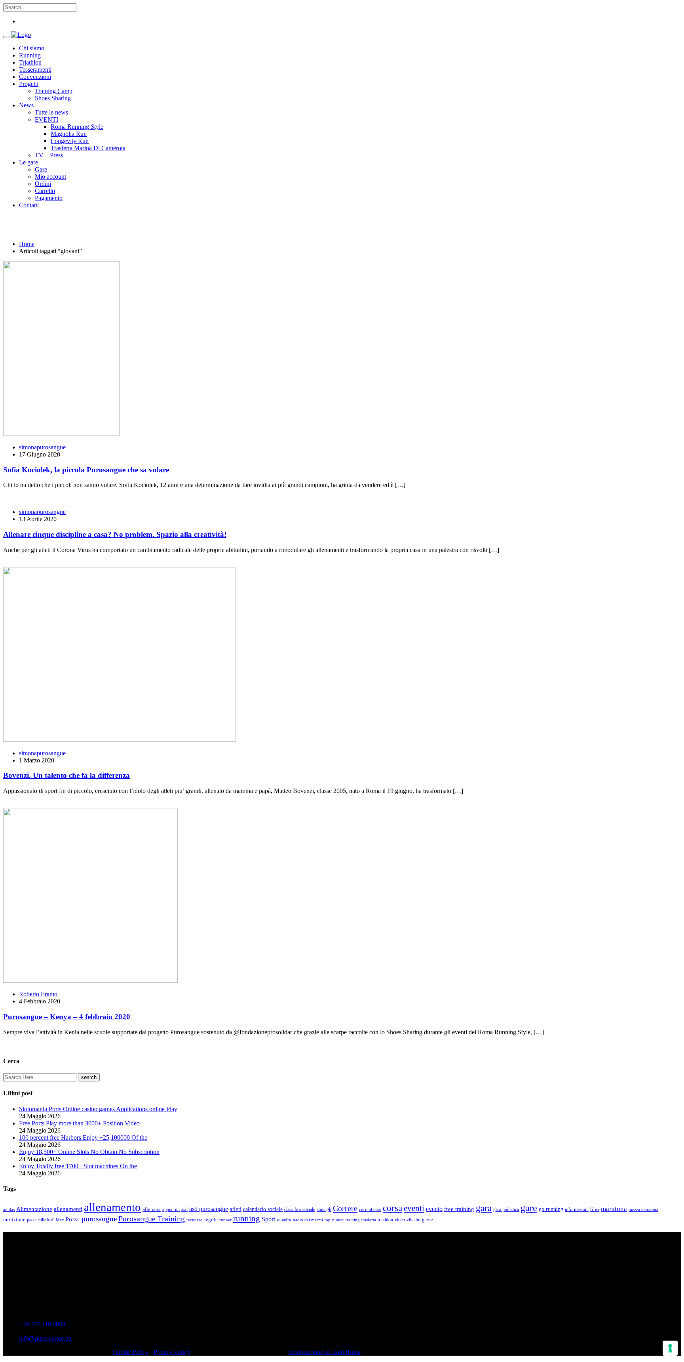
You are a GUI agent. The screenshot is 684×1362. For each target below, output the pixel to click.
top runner (334, 1220)
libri (594, 1209)
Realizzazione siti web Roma (324, 1352)
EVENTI (46, 119)
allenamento (112, 1207)
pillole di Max (51, 1220)
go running (551, 1209)
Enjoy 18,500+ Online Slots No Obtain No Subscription (89, 1151)
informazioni (577, 1209)
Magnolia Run (69, 133)
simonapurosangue (42, 447)
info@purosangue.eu (45, 1338)
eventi (414, 1208)
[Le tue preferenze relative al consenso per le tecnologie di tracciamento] (670, 1348)
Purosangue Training (151, 1218)
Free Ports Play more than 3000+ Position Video (79, 1123)
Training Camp (53, 91)
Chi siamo (31, 48)
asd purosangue (208, 1209)
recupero (194, 1220)
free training (459, 1209)
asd (184, 1209)
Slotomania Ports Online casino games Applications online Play (98, 1109)
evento (434, 1208)
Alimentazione (34, 1208)
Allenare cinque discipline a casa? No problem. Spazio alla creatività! (114, 534)
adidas (9, 1209)
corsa (392, 1208)
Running (30, 55)
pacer (32, 1220)
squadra (284, 1220)
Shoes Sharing (53, 98)
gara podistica (506, 1209)
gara (484, 1208)
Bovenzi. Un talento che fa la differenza (66, 775)
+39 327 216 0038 (42, 1324)
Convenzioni (35, 76)
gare (529, 1207)
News (26, 105)
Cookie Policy (130, 1352)
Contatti (29, 205)
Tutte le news (51, 112)
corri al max (370, 1209)
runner (225, 1220)
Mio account (50, 176)
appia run (171, 1209)
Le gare (28, 162)
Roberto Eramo (38, 994)
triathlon (385, 1220)
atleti (235, 1208)
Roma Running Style (77, 126)
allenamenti (68, 1208)
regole (211, 1220)
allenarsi (151, 1209)
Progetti (28, 83)
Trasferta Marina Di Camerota (88, 148)
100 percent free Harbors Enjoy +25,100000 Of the (83, 1137)
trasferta (368, 1220)
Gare (41, 169)
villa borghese (420, 1220)
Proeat (73, 1219)
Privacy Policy (172, 1352)
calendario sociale (263, 1209)
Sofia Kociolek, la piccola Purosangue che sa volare (86, 470)
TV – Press (49, 155)
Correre (345, 1208)
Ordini (43, 183)
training (353, 1220)
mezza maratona (643, 1209)
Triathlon (30, 62)
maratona (614, 1209)
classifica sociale (299, 1209)
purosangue (99, 1219)
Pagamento (49, 198)
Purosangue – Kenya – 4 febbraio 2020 (66, 1016)
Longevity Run (70, 141)
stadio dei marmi (308, 1220)
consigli (324, 1209)
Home (26, 244)
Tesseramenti (35, 69)
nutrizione (14, 1220)
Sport (268, 1219)
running (246, 1218)
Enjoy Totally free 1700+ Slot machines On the (78, 1166)
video (400, 1220)
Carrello (45, 190)
